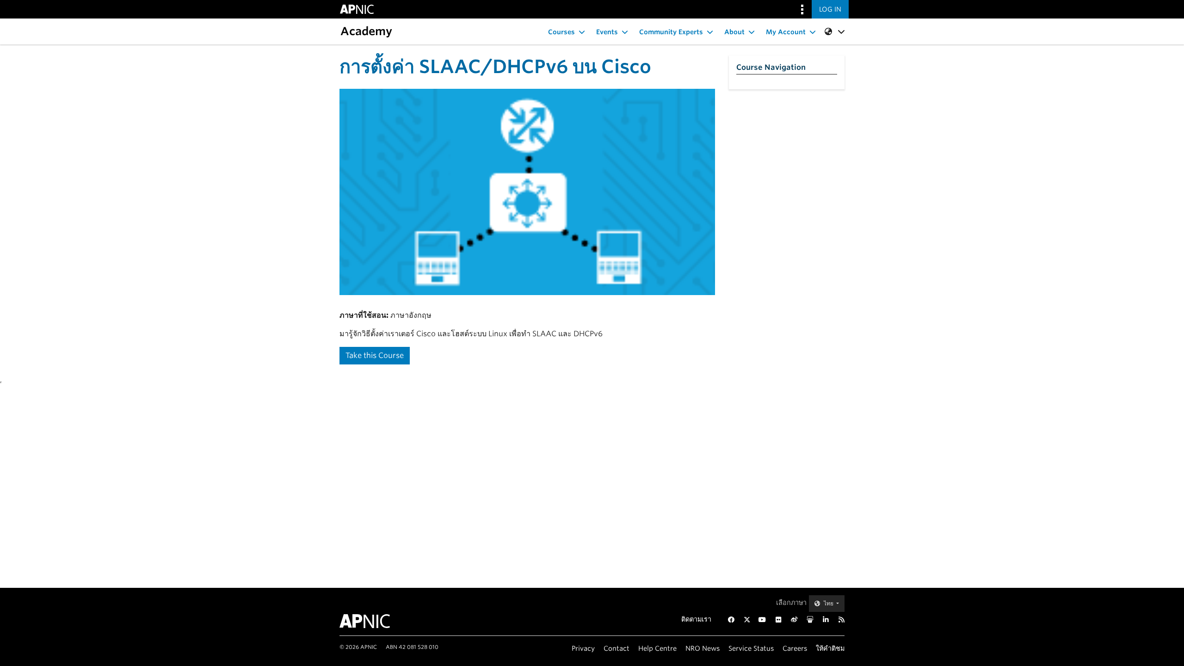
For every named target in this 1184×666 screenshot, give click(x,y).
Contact (616, 648)
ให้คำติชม (830, 648)
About (734, 32)
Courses (561, 32)
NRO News (702, 648)
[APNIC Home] (375, 621)
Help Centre (657, 648)
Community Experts (671, 32)
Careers (795, 648)
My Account (786, 32)
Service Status (751, 648)
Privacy (583, 648)
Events (607, 32)
